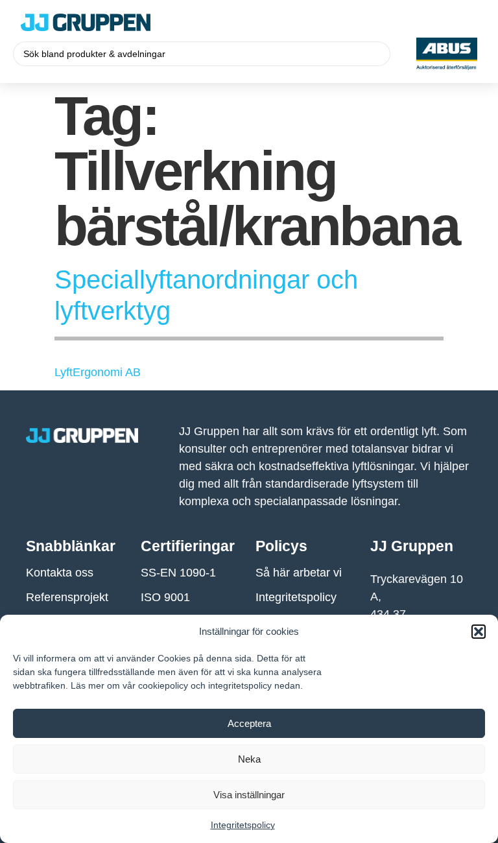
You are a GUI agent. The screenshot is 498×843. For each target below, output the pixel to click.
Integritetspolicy (243, 825)
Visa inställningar (249, 794)
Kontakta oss (59, 572)
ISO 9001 (165, 597)
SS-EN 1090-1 (178, 572)
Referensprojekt (67, 597)
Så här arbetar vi (298, 572)
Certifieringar (188, 546)
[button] (478, 631)
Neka (249, 759)
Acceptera (249, 723)
